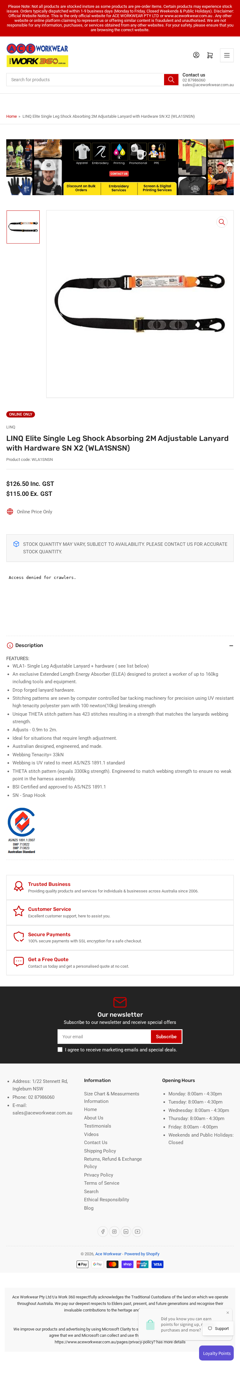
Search (91, 1191)
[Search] (171, 79)
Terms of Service (101, 1183)
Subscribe (166, 1037)
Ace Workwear (108, 1254)
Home (11, 116)
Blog (88, 1208)
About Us (93, 1118)
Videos (91, 1134)
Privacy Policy (98, 1175)
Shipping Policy (100, 1151)
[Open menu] (227, 55)
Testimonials (97, 1126)
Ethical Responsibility (106, 1200)
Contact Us (96, 1142)
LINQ (10, 427)
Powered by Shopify (141, 1254)
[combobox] (92, 79)
